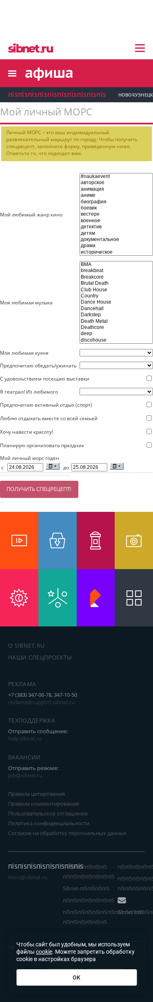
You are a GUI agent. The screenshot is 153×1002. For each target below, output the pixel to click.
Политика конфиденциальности (48, 823)
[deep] (116, 334)
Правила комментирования (43, 803)
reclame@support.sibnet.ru (41, 702)
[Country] (116, 296)
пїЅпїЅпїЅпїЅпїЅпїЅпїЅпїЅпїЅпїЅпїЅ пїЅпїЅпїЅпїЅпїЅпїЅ (103, 916)
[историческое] (116, 252)
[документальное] (116, 239)
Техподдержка (31, 720)
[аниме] (116, 195)
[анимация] (116, 189)
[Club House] (116, 290)
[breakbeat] (116, 271)
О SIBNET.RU (26, 645)
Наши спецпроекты (40, 657)
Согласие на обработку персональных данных (67, 833)
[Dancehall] (116, 309)
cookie (44, 951)
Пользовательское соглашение (48, 813)
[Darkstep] (116, 315)
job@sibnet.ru (25, 775)
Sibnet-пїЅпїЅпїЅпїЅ (86, 888)
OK (76, 977)
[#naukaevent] (116, 176)
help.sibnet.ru (25, 738)
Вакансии (24, 757)
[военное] (116, 221)
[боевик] (116, 208)
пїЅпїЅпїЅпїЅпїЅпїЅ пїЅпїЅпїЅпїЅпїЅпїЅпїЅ (88, 871)
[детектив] (116, 227)
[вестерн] (116, 214)
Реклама (22, 684)
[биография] (116, 202)
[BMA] (116, 264)
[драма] (116, 246)
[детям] (116, 233)
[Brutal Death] (116, 283)
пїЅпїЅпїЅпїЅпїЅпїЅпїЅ (88, 900)
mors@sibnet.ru (27, 877)
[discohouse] (116, 340)
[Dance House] (116, 302)
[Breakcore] (116, 277)
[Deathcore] (116, 327)
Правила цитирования (36, 793)
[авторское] (116, 183)
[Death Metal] (116, 321)
